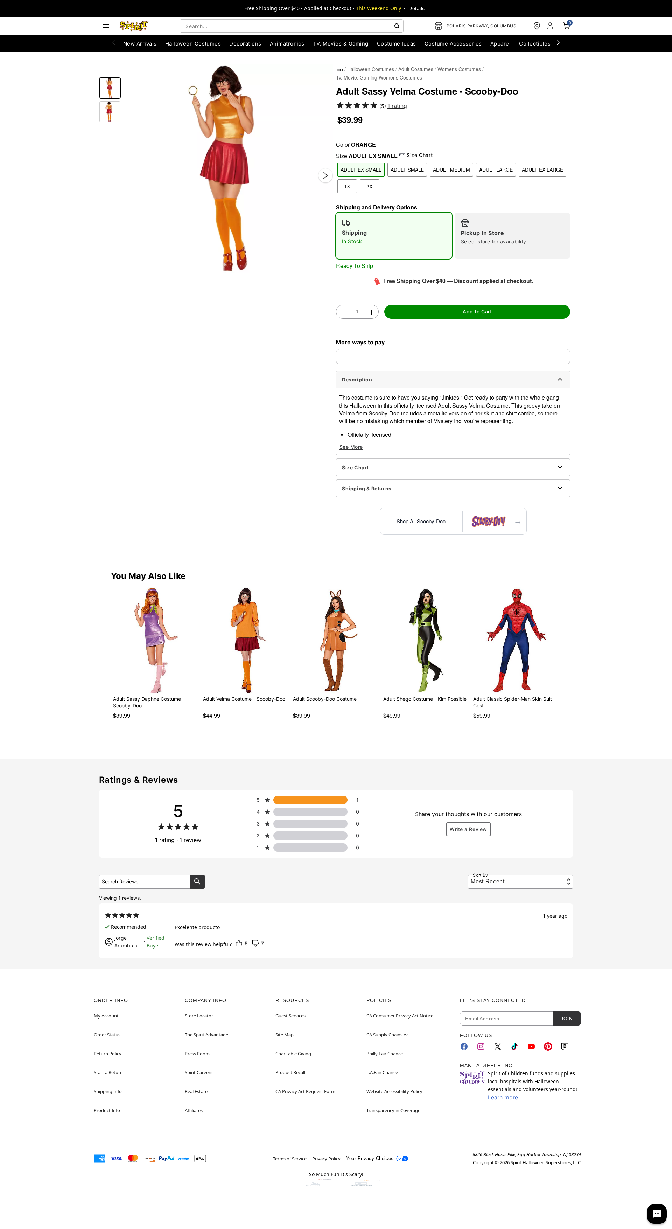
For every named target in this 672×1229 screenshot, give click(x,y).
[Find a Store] (537, 26)
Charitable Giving (293, 1053)
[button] (228, 168)
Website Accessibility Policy (394, 1091)
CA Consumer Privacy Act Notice (399, 1016)
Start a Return (108, 1072)
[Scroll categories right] (558, 42)
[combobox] (291, 26)
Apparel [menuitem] (500, 43)
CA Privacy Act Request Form (305, 1091)
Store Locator (199, 1016)
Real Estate (196, 1091)
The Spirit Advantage (206, 1034)
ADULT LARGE (496, 169)
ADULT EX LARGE (542, 169)
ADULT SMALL (407, 169)
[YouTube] (531, 1047)
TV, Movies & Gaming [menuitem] (340, 43)
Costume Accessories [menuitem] (453, 43)
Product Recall (290, 1072)
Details (416, 8)
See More (351, 447)
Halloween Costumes (370, 69)
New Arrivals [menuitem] (140, 43)
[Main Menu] (105, 26)
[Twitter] (497, 1047)
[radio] (394, 236)
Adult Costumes (415, 69)
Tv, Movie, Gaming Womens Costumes (379, 77)
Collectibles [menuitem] (535, 43)
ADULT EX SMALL (361, 169)
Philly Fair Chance (384, 1053)
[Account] (551, 26)
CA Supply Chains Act (388, 1034)
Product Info (107, 1110)
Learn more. (503, 1097)
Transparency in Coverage (393, 1110)
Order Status (107, 1034)
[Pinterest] (548, 1047)
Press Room (197, 1053)
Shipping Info (108, 1091)
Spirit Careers (198, 1072)
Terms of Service (290, 1158)
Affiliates (194, 1110)
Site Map (284, 1034)
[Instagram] (481, 1047)
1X (347, 186)
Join (567, 1018)
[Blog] (565, 1047)
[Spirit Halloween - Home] (134, 26)
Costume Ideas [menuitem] (396, 43)
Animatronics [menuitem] (287, 43)
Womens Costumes (459, 69)
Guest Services (290, 1016)
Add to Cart (477, 312)
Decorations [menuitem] (245, 43)
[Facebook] (464, 1047)
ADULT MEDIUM (451, 169)
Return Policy (107, 1053)
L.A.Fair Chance (382, 1072)
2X (369, 186)
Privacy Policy (326, 1158)
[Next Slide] (325, 175)
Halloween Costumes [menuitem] (193, 43)
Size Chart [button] (420, 155)
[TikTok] (514, 1047)
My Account (106, 1016)
